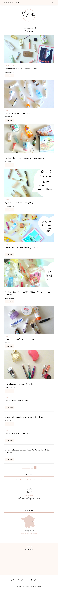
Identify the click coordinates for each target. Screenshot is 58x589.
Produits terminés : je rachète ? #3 (19, 339)
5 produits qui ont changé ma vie (19, 384)
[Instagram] (17, 480)
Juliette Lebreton (32, 586)
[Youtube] (20, 480)
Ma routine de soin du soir (16, 400)
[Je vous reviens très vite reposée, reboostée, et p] (51, 558)
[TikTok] (24, 480)
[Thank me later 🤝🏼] (51, 566)
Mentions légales (38, 586)
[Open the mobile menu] (52, 3)
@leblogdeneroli (29, 549)
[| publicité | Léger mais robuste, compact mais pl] (7, 566)
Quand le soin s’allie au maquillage (19, 202)
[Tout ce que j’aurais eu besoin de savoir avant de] (36, 566)
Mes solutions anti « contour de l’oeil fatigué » (24, 417)
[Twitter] (34, 480)
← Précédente (26, 467)
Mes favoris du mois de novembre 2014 (21, 68)
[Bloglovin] (41, 480)
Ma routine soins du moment (17, 113)
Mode (7, 155)
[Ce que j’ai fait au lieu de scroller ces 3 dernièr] (7, 558)
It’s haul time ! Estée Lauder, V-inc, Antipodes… (25, 158)
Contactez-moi (29, 495)
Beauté (13, 65)
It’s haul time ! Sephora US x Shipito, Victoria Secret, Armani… (27, 293)
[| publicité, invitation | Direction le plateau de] (21, 558)
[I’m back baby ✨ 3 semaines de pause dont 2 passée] (36, 558)
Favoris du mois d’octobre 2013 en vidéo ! (22, 247)
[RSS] (31, 480)
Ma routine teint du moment (17, 433)
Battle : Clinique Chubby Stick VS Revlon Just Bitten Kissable (27, 451)
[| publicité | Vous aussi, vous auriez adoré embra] (21, 566)
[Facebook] (38, 480)
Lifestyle (8, 65)
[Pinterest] (27, 480)
